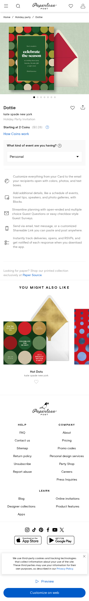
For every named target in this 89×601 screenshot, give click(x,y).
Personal (17, 157)
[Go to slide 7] (55, 97)
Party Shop (67, 464)
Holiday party (23, 17)
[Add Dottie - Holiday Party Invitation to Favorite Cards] (72, 107)
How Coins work (16, 134)
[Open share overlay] (83, 107)
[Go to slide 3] (41, 97)
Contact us (22, 440)
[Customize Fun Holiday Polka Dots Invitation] (44, 58)
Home (6, 17)
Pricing (67, 440)
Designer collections (21, 506)
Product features (67, 506)
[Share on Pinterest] (41, 530)
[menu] (6, 6)
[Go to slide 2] (37, 97)
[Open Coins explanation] (47, 127)
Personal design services (67, 456)
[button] (59, 145)
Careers (66, 472)
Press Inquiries (67, 479)
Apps (21, 514)
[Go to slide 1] (34, 97)
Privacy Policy (65, 568)
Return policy (22, 456)
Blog (21, 499)
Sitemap (22, 448)
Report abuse (22, 472)
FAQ (22, 433)
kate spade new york (17, 114)
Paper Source (32, 275)
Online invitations (67, 499)
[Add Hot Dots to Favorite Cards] (36, 381)
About (67, 433)
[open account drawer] (83, 6)
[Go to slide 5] (48, 97)
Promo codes (67, 448)
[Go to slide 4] (44, 97)
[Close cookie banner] (84, 556)
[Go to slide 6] (51, 97)
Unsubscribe (22, 464)
